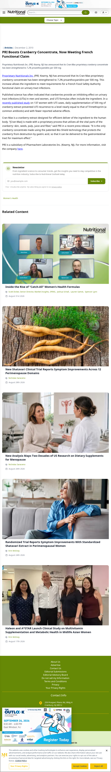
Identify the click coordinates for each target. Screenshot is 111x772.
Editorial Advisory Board (55, 674)
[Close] (107, 751)
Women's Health (10, 198)
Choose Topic (52, 20)
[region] (55, 759)
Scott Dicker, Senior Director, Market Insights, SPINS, (32, 291)
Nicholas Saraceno (17, 378)
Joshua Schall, (63, 291)
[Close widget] (68, 711)
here (20, 148)
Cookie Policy (21, 760)
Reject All (98, 766)
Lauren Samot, (77, 291)
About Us (55, 661)
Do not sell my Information (55, 678)
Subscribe (95, 181)
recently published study (16, 102)
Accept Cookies (80, 766)
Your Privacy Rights (55, 687)
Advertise (55, 665)
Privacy (55, 684)
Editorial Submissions (56, 671)
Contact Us (55, 668)
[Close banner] (107, 3)
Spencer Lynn (91, 291)
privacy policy (57, 187)
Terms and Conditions (55, 681)
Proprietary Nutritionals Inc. (18, 75)
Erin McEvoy (14, 550)
